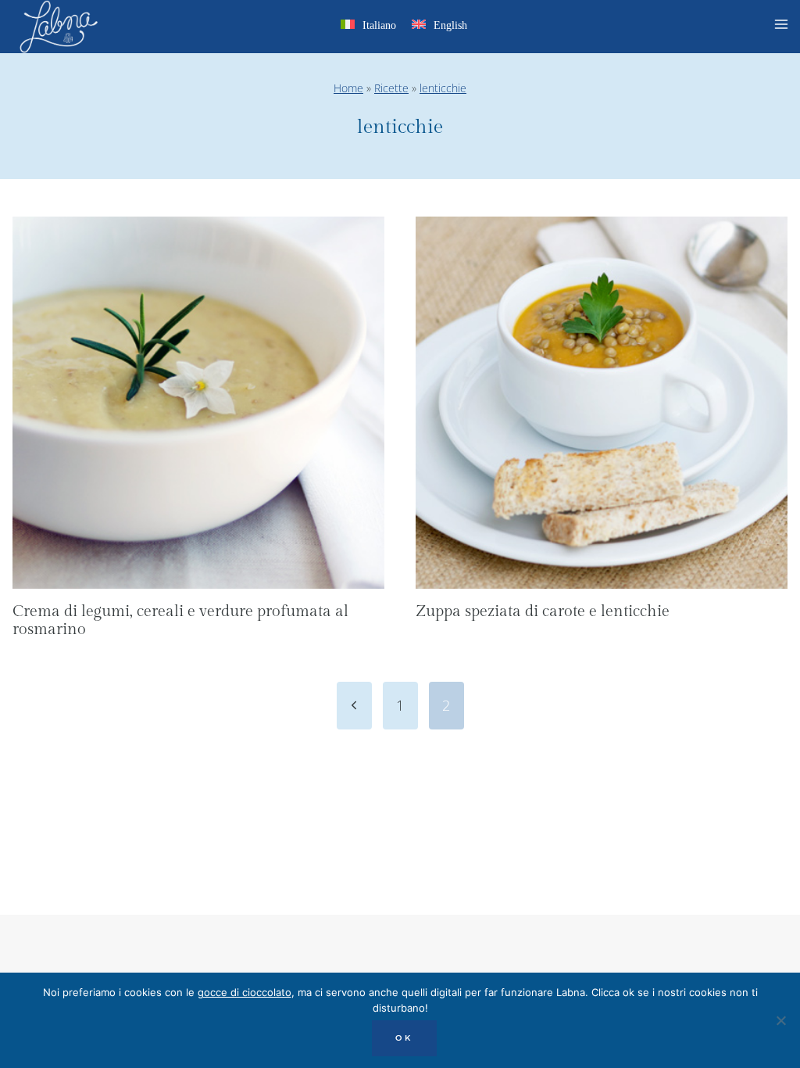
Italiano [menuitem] (379, 25)
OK (404, 1038)
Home (348, 88)
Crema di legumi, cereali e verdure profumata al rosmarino (180, 621)
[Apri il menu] (783, 26)
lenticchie (443, 88)
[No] (780, 1020)
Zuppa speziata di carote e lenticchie (543, 611)
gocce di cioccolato (244, 992)
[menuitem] (368, 28)
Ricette (391, 88)
